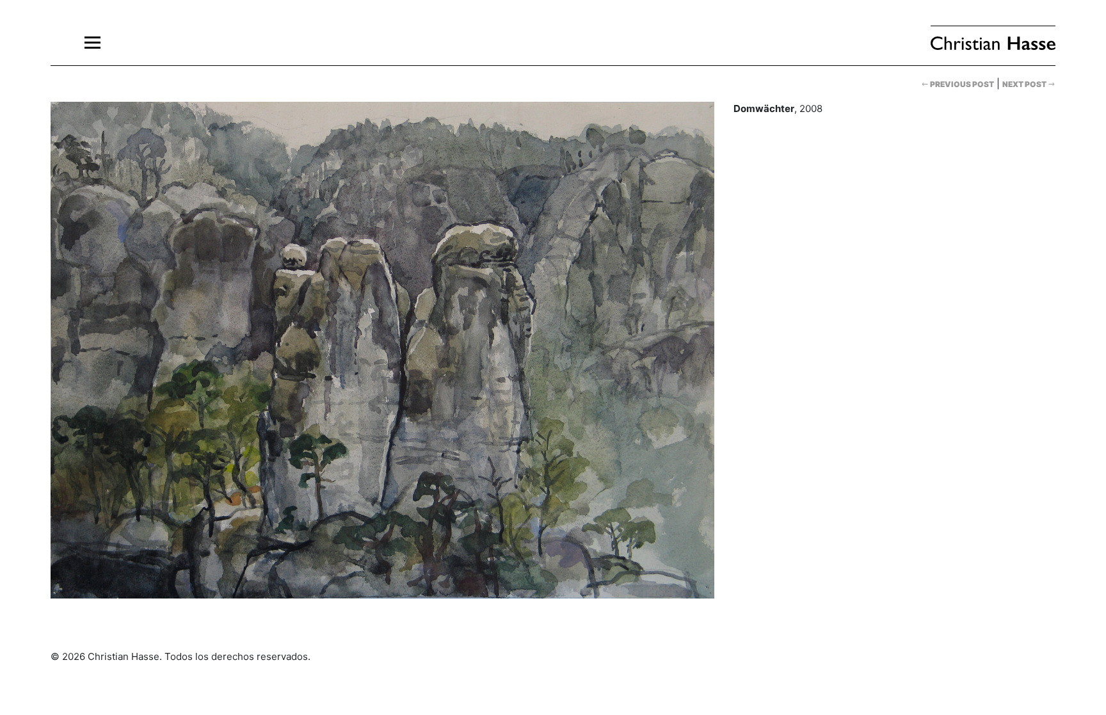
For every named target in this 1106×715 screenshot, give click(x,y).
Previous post (961, 84)
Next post (1025, 84)
